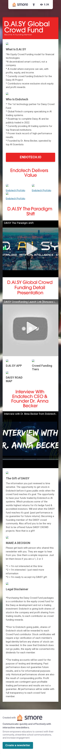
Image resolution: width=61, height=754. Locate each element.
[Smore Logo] (20, 4)
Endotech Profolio (15, 190)
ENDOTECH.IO (30, 157)
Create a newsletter (17, 745)
